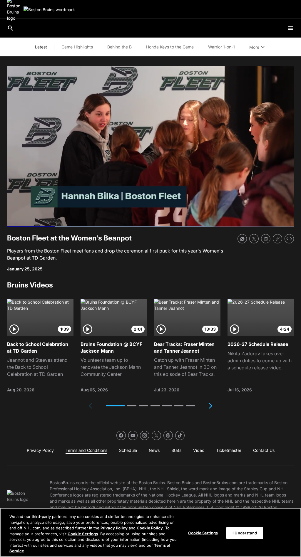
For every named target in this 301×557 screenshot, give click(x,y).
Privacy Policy (114, 528)
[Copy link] (277, 238)
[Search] (10, 28)
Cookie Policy (150, 528)
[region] (150, 532)
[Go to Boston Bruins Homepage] (49, 9)
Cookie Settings (83, 533)
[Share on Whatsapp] (242, 238)
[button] (115, 405)
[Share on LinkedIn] (265, 238)
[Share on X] (254, 238)
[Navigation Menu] (290, 28)
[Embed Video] (289, 238)
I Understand (245, 532)
